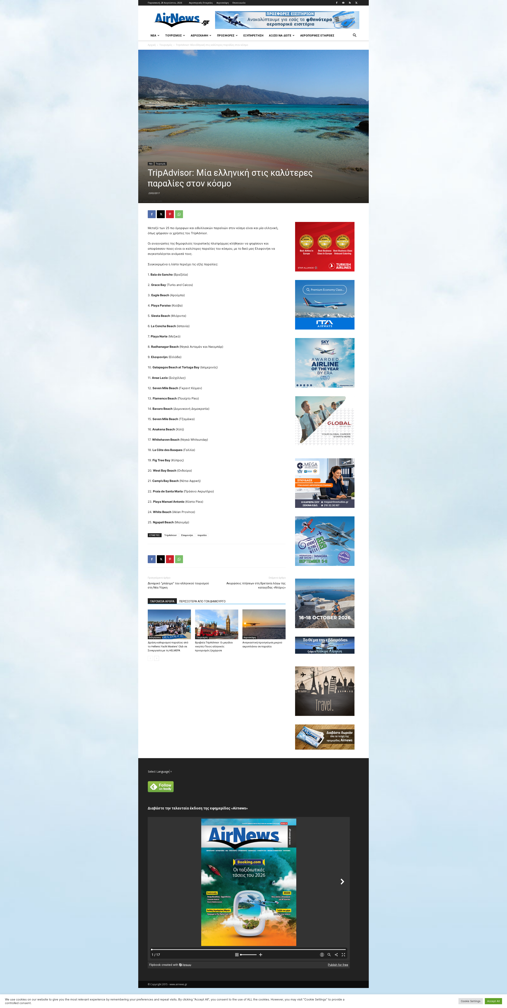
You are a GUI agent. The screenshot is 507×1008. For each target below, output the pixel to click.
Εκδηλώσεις (155, 637)
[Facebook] (337, 3)
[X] (356, 3)
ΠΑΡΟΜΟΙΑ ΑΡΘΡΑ (162, 601)
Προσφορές (225, 35)
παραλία (202, 535)
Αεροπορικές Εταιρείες (201, 2)
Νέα (153, 35)
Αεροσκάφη (222, 2)
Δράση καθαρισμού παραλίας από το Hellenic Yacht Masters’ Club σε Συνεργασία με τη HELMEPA (168, 646)
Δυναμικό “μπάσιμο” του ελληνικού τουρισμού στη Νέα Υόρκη (178, 585)
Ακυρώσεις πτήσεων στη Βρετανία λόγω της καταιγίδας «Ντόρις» (256, 585)
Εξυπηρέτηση (253, 35)
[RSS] (350, 3)
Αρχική (152, 45)
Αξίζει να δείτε (280, 35)
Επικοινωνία (239, 2)
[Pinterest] (170, 214)
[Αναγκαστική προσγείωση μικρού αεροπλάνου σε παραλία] (264, 624)
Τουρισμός (173, 35)
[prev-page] (150, 658)
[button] (354, 36)
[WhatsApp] (179, 214)
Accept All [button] (493, 1001)
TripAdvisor (170, 535)
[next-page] (156, 658)
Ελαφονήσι (187, 535)
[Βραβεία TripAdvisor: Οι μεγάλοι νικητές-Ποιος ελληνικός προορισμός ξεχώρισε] (216, 624)
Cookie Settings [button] (470, 1001)
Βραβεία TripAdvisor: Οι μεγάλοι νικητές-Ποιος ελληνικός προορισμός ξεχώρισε (214, 646)
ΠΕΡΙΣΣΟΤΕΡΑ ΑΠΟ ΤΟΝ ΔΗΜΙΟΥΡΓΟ (202, 601)
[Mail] (343, 3)
